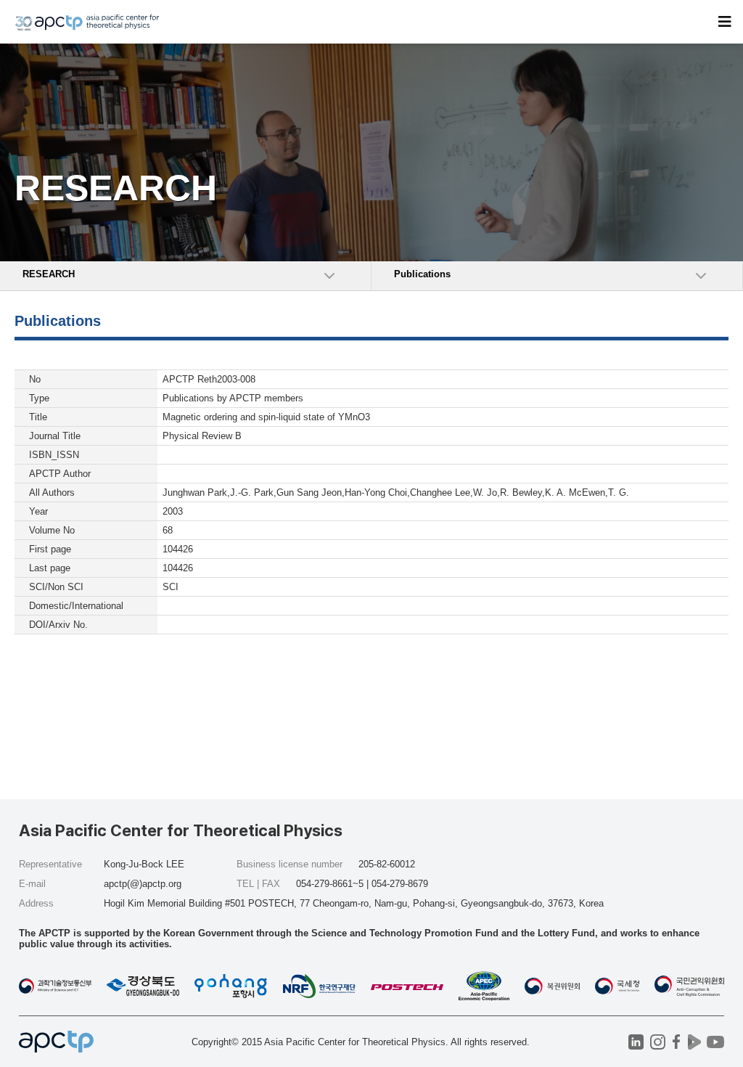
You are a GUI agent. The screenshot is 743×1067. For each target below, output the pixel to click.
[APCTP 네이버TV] (694, 1042)
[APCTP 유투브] (715, 1042)
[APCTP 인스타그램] (658, 1042)
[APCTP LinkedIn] (636, 1042)
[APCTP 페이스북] (676, 1042)
